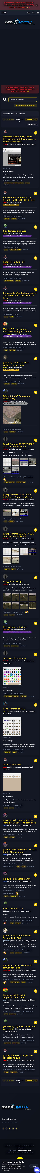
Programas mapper (28, 144)
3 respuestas (28, 920)
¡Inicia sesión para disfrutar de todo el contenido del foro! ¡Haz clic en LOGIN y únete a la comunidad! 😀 (18, 5)
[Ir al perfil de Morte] (5, 357)
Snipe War (25, 584)
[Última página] (36, 119)
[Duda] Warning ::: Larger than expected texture (18, 1056)
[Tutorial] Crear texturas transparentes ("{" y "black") (17, 330)
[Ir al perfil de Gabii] (5, 815)
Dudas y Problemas (27, 1060)
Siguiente (29, 119)
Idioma (8, 1146)
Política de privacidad (24, 1146)
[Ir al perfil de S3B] (5, 903)
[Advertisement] (20, 50)
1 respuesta (29, 477)
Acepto (34, 1166)
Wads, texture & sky (13, 908)
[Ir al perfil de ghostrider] (5, 930)
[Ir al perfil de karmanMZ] (5, 622)
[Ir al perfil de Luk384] (5, 990)
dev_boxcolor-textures (14, 658)
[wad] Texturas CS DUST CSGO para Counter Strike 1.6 (18, 535)
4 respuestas (9, 866)
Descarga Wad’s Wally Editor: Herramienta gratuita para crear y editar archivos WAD (19, 139)
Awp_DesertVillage (12, 581)
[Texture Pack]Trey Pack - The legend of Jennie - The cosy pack (19, 821)
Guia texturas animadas (14, 231)
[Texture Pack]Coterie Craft (16, 878)
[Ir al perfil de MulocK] (5, 439)
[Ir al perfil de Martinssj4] (5, 391)
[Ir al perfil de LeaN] (5, 131)
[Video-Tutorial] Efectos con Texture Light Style (17, 936)
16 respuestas (29, 1040)
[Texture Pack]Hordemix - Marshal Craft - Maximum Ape (20, 850)
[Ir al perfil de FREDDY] (5, 703)
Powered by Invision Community (20, 1153)
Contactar (20, 1148)
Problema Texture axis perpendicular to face (14, 996)
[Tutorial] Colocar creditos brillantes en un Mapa (16, 363)
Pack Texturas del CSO (14, 708)
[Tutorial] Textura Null (14, 262)
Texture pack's (26, 825)
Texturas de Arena (12, 764)
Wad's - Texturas (28, 449)
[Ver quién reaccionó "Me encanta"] (4, 479)
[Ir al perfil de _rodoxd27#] (5, 324)
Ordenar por (32, 124)
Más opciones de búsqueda (26, 105)
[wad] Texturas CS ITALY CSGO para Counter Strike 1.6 (18, 445)
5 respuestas (27, 950)
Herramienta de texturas (15, 627)
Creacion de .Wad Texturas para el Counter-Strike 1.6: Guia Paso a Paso (20, 295)
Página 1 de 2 (19, 120)
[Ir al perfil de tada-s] (5, 226)
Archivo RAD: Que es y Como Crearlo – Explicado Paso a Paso (19, 198)
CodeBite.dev (24, 1150)
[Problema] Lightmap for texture (19, 1026)
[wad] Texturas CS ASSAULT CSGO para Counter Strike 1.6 (17, 495)
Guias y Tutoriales (30, 941)
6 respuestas (28, 979)
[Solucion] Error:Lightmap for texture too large (17, 966)
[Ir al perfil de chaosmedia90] (5, 1021)
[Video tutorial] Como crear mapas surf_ (16, 397)
